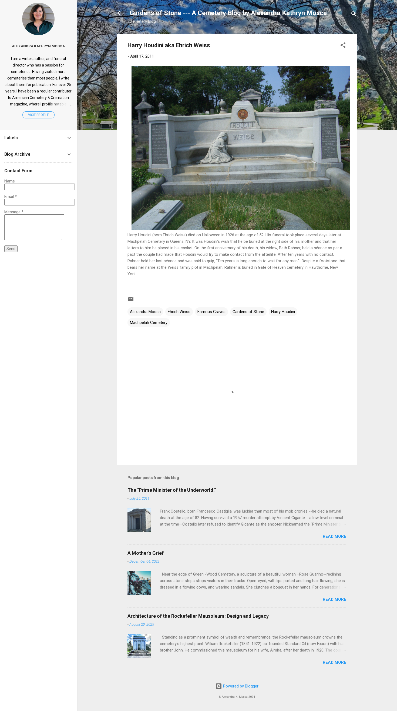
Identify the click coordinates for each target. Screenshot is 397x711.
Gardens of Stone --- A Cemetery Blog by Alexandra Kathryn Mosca (228, 13)
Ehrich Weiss (179, 311)
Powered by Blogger (240, 686)
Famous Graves (211, 311)
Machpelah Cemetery (148, 322)
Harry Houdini (283, 311)
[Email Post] (130, 300)
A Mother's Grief (145, 553)
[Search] (354, 14)
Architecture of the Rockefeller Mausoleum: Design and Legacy (198, 616)
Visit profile (38, 115)
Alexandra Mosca (145, 311)
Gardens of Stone (248, 311)
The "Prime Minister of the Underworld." (171, 490)
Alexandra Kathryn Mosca (38, 46)
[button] (343, 46)
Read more (334, 536)
